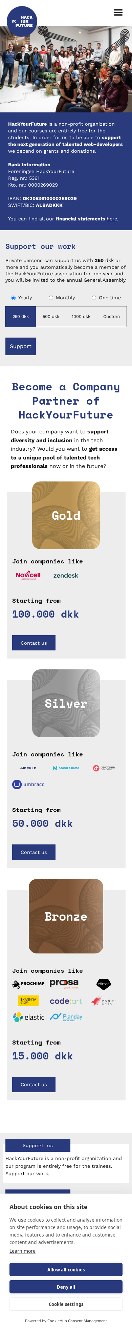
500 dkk (51, 316)
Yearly (25, 297)
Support (20, 346)
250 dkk (21, 316)
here (112, 218)
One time (110, 297)
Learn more (22, 1251)
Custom (111, 316)
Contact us (34, 643)
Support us (38, 1145)
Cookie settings (66, 1304)
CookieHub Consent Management (77, 1320)
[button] (118, 13)
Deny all (66, 1287)
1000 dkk (81, 316)
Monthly (65, 297)
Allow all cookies (66, 1270)
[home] (22, 13)
